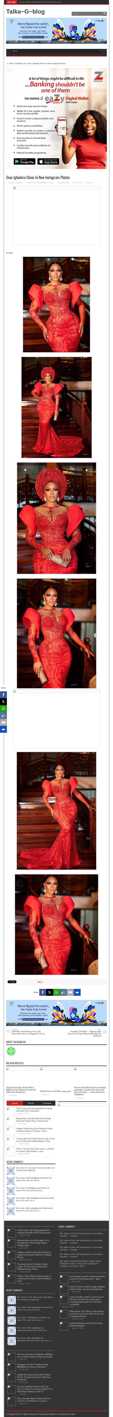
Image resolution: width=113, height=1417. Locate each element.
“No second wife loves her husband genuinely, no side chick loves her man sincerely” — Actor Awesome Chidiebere (90, 1091)
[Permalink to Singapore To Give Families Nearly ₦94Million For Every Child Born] (12, 1371)
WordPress (53, 1414)
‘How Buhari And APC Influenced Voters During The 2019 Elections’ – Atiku (87, 1277)
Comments (47, 1103)
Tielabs (73, 1414)
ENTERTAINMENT (42, 182)
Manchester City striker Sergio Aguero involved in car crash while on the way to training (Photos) (87, 1313)
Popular (15, 1103)
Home (11, 63)
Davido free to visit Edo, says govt (55, 1091)
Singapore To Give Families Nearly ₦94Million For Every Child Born (32, 1365)
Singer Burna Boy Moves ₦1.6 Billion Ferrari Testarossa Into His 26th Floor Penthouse (21, 1089)
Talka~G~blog (25, 11)
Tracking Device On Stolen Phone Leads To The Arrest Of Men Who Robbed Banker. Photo (32, 1266)
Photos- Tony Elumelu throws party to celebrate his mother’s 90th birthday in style (34, 1278)
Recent (31, 1103)
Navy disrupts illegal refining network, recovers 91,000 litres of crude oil (45, 2)
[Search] (105, 14)
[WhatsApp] (56, 992)
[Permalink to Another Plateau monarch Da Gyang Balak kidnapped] (64, 1330)
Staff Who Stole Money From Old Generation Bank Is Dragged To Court (28, 1032)
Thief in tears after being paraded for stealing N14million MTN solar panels (34, 1231)
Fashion (51, 182)
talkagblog (19, 182)
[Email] (70, 992)
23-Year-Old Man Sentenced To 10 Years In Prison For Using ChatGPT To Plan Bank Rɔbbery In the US (34, 1389)
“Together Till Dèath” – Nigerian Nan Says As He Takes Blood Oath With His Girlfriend (84, 1033)
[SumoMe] (77, 992)
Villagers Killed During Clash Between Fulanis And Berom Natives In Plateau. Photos (34, 1254)
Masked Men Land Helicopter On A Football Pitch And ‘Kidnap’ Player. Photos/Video (33, 1243)
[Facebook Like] (63, 992)
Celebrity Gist (20, 63)
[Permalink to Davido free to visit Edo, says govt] (56, 1070)
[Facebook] (42, 992)
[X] (49, 992)
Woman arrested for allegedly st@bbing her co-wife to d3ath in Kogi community (35, 1355)
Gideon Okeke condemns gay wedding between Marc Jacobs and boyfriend (87, 1287)
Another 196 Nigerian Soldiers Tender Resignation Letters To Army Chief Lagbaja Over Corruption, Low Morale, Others (80, 1263)
